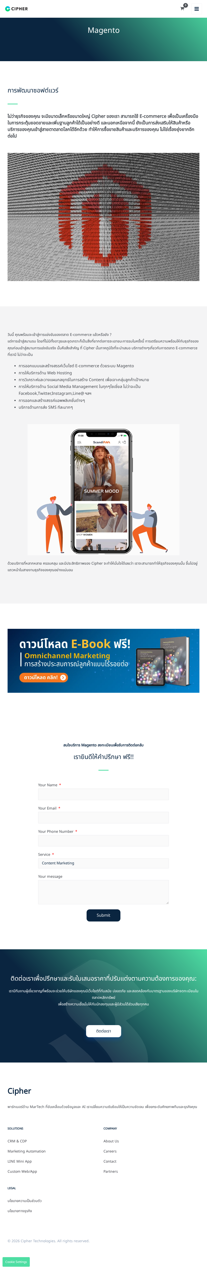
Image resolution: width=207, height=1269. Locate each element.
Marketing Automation (27, 1151)
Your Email (48, 808)
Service (44, 855)
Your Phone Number (56, 832)
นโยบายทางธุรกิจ (20, 1211)
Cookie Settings (16, 1262)
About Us (111, 1141)
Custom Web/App (22, 1171)
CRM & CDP (17, 1141)
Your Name (48, 785)
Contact (110, 1161)
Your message (50, 877)
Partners (111, 1171)
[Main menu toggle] (196, 9)
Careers (110, 1151)
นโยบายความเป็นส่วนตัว (25, 1201)
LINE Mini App (20, 1161)
